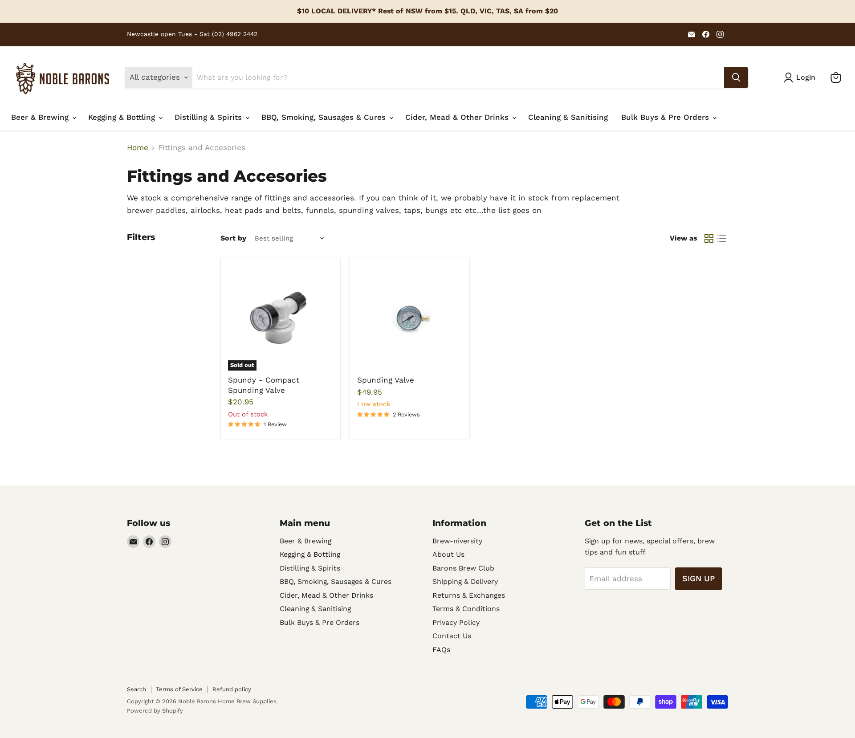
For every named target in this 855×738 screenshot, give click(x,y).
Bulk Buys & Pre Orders (666, 117)
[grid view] (709, 238)
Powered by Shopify (155, 710)
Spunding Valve (385, 379)
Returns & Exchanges (468, 595)
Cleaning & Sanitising (568, 117)
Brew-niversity (457, 541)
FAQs (441, 649)
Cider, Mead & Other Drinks (458, 117)
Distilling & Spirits (209, 117)
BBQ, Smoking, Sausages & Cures (324, 117)
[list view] (722, 238)
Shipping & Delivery (465, 581)
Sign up (698, 578)
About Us (448, 554)
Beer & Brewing (41, 117)
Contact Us (451, 636)
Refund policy (231, 689)
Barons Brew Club (463, 568)
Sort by (233, 238)
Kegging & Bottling (123, 117)
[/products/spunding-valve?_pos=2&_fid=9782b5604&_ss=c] (410, 318)
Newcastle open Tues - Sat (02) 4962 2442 (192, 34)
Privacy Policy (456, 622)
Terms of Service (179, 689)
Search (136, 689)
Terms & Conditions (466, 608)
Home (137, 147)
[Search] (736, 77)
